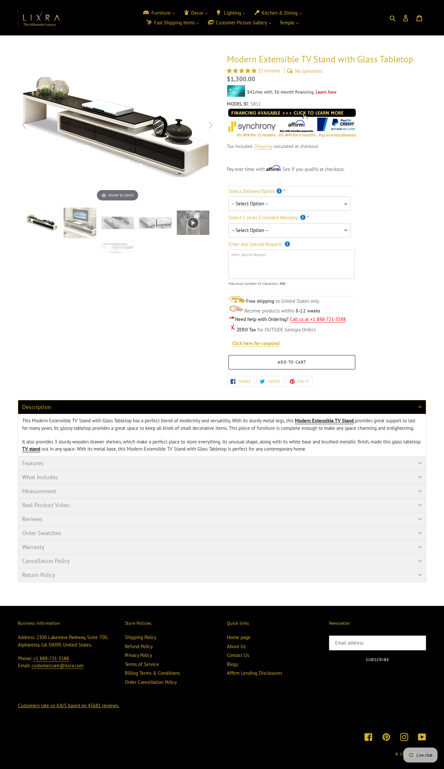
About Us (236, 646)
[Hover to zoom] (117, 128)
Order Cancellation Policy (151, 682)
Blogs (232, 664)
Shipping (263, 146)
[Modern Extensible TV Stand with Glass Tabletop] (118, 247)
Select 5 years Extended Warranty (264, 217)
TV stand (31, 449)
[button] (242, 71)
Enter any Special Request (256, 244)
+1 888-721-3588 (51, 658)
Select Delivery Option (252, 191)
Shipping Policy (140, 637)
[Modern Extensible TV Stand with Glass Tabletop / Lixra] (43, 223)
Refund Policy (139, 646)
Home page (239, 637)
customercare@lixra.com (58, 665)
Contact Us (238, 655)
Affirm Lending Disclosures (254, 673)
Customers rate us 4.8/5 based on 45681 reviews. (68, 705)
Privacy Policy (138, 655)
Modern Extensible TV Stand (324, 420)
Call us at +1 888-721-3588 (318, 319)
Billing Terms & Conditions (152, 673)
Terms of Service (142, 664)
